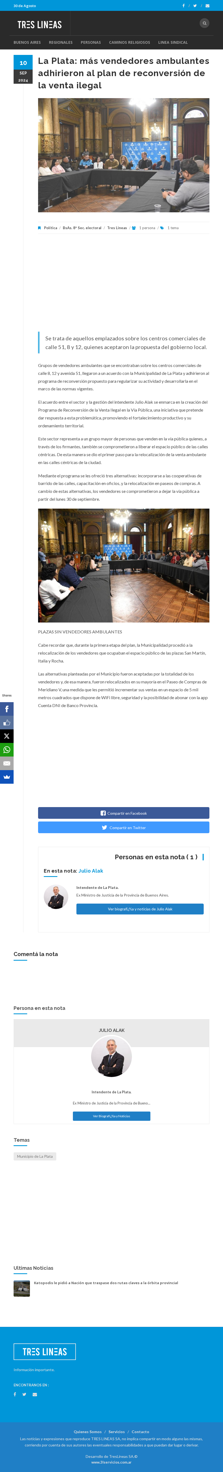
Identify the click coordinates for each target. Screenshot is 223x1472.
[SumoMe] (7, 777)
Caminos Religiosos (129, 42)
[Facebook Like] (7, 722)
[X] (7, 736)
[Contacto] (207, 6)
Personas (91, 42)
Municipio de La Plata (35, 1156)
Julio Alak (91, 871)
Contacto (140, 1431)
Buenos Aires (27, 42)
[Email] (7, 763)
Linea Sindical (173, 42)
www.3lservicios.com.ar (111, 1462)
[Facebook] (186, 6)
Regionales (61, 42)
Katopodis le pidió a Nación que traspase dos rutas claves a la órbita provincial (106, 1282)
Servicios (117, 1431)
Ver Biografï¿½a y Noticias (111, 1116)
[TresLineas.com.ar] (41, 23)
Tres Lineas (117, 228)
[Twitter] (197, 6)
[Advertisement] (123, 285)
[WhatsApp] (7, 750)
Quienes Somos (88, 1431)
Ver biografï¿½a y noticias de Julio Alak (140, 909)
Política (50, 228)
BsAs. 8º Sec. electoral (82, 228)
